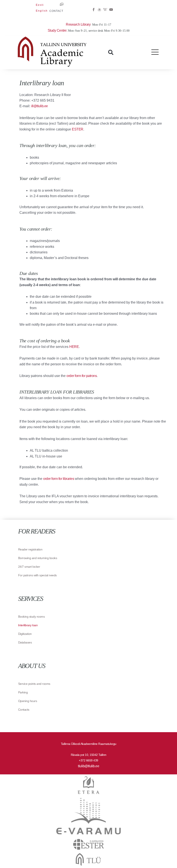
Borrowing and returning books (37, 558)
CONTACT (56, 10)
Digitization (25, 634)
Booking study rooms (31, 616)
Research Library (78, 24)
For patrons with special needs (37, 575)
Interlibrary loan (28, 625)
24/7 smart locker (29, 566)
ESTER (77, 129)
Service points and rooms (34, 683)
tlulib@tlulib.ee (88, 766)
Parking (23, 692)
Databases (25, 642)
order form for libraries (58, 478)
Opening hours (27, 701)
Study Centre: (58, 30)
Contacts (23, 709)
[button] (110, 52)
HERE (74, 347)
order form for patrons (81, 376)
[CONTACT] (61, 4)
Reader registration (30, 549)
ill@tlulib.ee (39, 106)
